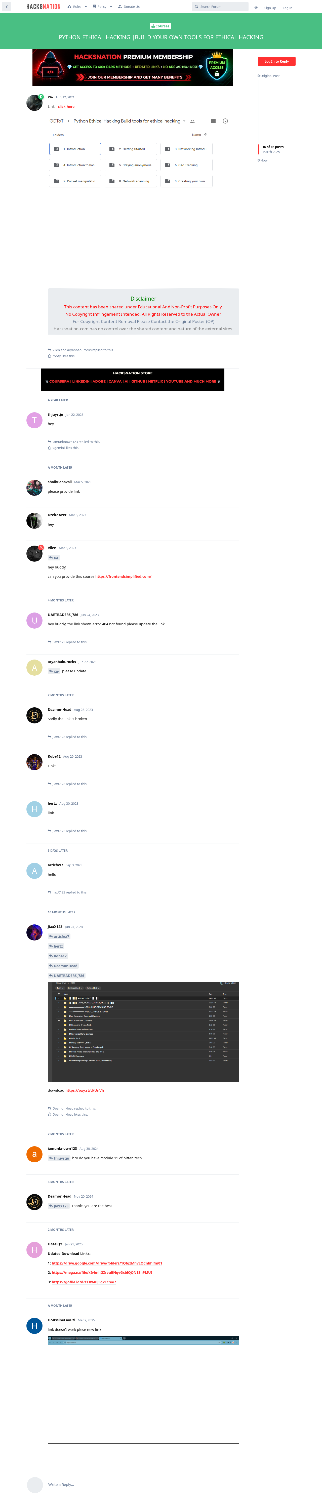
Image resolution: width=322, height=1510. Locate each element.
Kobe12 (60, 956)
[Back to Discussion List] (6, 6)
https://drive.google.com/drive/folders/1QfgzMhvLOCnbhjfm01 (107, 1263)
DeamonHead (65, 965)
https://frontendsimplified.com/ (123, 576)
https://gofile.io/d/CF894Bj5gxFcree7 (84, 1282)
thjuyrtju (61, 1158)
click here (66, 106)
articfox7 (61, 936)
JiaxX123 (61, 1206)
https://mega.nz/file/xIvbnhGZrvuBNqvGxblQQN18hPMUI (102, 1272)
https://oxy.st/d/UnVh (84, 1090)
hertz (58, 946)
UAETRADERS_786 (69, 975)
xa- (56, 557)
